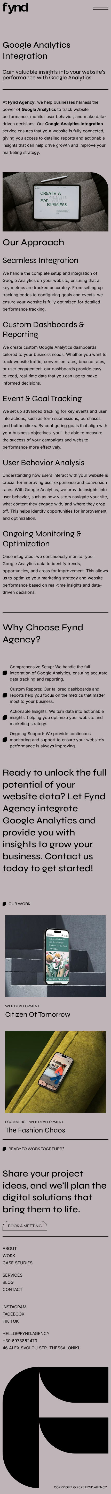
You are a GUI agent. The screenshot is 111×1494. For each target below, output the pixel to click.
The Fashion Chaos (35, 1130)
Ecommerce (16, 1122)
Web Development (22, 1006)
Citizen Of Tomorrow (37, 1014)
